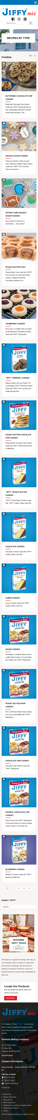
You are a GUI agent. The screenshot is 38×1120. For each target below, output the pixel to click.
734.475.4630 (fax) (11, 1083)
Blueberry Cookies (14, 869)
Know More (10, 998)
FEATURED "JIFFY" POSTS (18, 941)
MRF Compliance (9, 1102)
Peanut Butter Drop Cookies (15, 705)
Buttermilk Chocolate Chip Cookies (18, 97)
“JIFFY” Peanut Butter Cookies (16, 493)
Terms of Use (7, 1100)
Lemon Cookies (12, 598)
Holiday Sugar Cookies (16, 156)
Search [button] (5, 1111)
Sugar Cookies (12, 649)
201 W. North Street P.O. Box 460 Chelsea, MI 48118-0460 (11, 1048)
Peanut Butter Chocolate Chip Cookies (18, 436)
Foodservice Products (10, 1108)
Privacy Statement (9, 1097)
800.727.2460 (9, 1077)
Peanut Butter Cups (15, 267)
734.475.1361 (9, 1080)
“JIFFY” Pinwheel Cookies (17, 378)
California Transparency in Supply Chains (17, 1105)
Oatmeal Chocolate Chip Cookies (17, 813)
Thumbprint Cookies (15, 324)
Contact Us (6, 1087)
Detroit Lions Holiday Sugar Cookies (16, 214)
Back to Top (7, 1094)
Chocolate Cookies (14, 546)
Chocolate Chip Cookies (17, 761)
